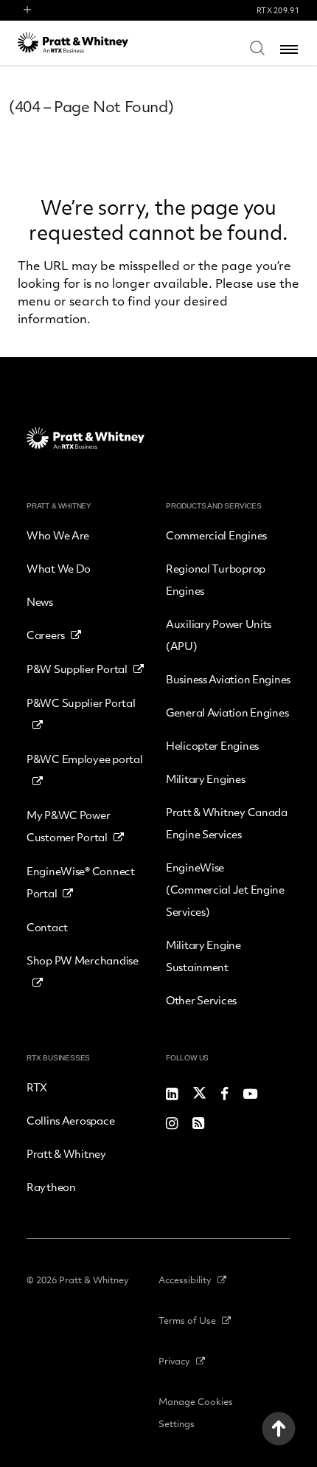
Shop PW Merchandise (83, 960)
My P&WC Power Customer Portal (68, 825)
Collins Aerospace (70, 1120)
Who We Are (58, 535)
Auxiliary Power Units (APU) (218, 634)
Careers (46, 634)
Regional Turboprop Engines (215, 579)
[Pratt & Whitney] (73, 42)
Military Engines (205, 778)
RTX (37, 1087)
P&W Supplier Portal (77, 668)
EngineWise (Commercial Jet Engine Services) (225, 889)
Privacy (174, 1360)
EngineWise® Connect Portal (81, 881)
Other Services (201, 1000)
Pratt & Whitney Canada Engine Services (227, 822)
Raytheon (51, 1186)
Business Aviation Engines (228, 679)
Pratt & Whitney (66, 1153)
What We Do (59, 568)
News (40, 601)
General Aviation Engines (227, 712)
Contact (47, 926)
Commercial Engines (216, 535)
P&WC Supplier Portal (81, 702)
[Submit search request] (257, 47)
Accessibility (185, 1279)
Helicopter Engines (212, 745)
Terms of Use (187, 1320)
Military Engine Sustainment (203, 955)
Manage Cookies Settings (195, 1412)
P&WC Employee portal (84, 758)
